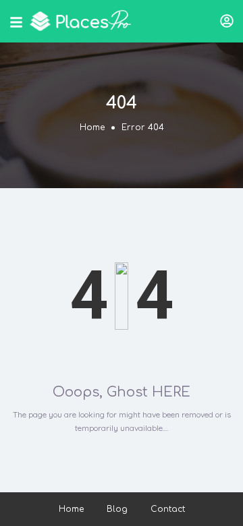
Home (92, 127)
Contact (168, 509)
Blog (117, 509)
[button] (227, 21)
